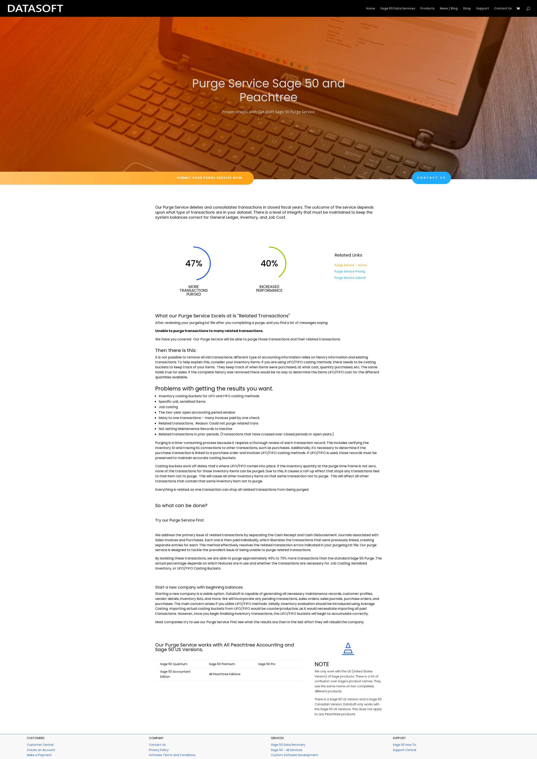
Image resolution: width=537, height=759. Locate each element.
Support (482, 8)
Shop (467, 8)
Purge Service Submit (350, 278)
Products (427, 8)
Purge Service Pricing (350, 272)
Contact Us (503, 8)
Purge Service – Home (351, 265)
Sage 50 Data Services (397, 8)
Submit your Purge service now (209, 178)
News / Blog (449, 8)
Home (370, 8)
